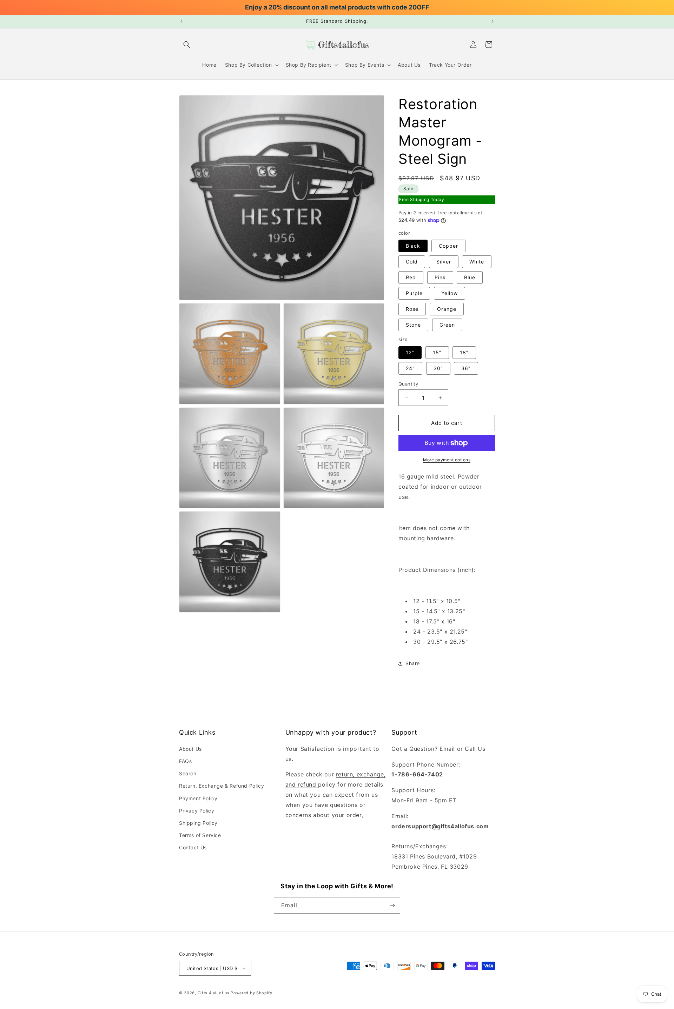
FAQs (185, 761)
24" (410, 368)
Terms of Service (200, 835)
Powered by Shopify (251, 992)
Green (447, 325)
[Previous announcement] (181, 21)
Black (413, 246)
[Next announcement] (492, 21)
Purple (414, 293)
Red (411, 278)
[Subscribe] (392, 905)
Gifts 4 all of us (214, 992)
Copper (448, 246)
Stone (413, 325)
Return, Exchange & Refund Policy (221, 786)
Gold (412, 262)
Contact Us (193, 847)
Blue (469, 278)
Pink (440, 278)
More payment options (446, 459)
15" (437, 352)
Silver (443, 262)
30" (438, 368)
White (476, 262)
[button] (186, 44)
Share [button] (412, 663)
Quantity (408, 384)
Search (188, 773)
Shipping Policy (198, 823)
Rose (412, 309)
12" (410, 352)
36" (466, 368)
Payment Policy (198, 798)
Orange (446, 309)
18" (464, 352)
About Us (190, 748)
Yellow (449, 293)
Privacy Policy (196, 810)
